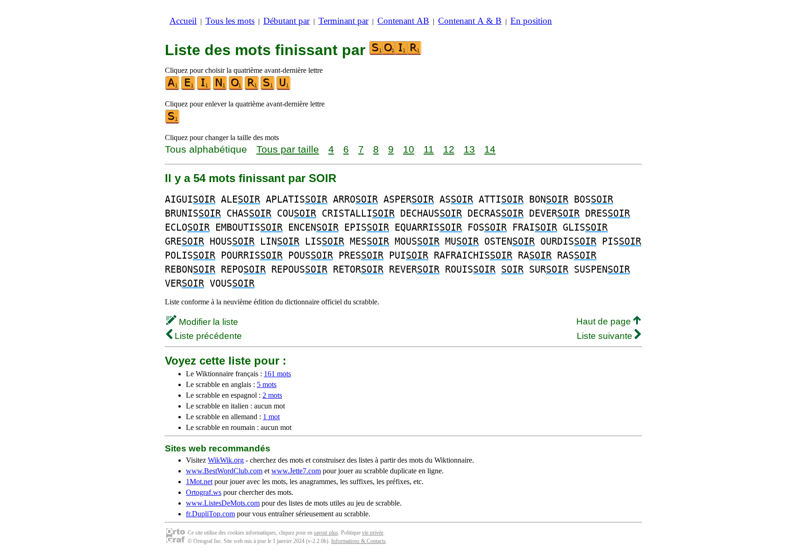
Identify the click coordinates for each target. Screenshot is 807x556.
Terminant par (343, 21)
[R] (252, 88)
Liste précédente (207, 336)
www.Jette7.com (296, 471)
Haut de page (604, 321)
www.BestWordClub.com (224, 471)
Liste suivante (606, 336)
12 (448, 149)
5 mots (266, 384)
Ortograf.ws (203, 492)
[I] (204, 88)
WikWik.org (226, 460)
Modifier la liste (207, 322)
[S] (268, 88)
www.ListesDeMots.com (223, 503)
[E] (189, 88)
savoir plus (326, 532)
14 (490, 149)
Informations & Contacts (358, 541)
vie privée (372, 532)
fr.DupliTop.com (210, 514)
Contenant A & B (470, 21)
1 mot (271, 417)
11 (429, 149)
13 (469, 149)
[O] (236, 88)
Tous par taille (287, 149)
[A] (173, 88)
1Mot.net (199, 482)
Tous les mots (230, 21)
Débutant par (286, 21)
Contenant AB (403, 21)
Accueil (183, 21)
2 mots (272, 395)
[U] (284, 88)
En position (531, 21)
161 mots (277, 374)
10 (408, 149)
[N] (220, 88)
